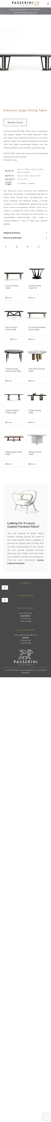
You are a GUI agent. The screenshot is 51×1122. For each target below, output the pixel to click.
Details (9, 298)
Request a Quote (15, 122)
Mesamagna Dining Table (13, 453)
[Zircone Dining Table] (14, 272)
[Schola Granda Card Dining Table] (14, 355)
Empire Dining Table (35, 411)
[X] (17, 247)
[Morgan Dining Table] (37, 438)
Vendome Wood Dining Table (12, 411)
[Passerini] (26, 2)
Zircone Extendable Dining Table (37, 328)
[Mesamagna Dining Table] (14, 438)
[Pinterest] (28, 247)
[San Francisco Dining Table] (14, 313)
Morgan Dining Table (35, 453)
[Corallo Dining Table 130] (37, 272)
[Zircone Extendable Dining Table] (37, 313)
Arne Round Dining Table (37, 370)
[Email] (39, 247)
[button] (25, 232)
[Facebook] (6, 247)
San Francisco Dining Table (11, 328)
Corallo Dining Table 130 (35, 286)
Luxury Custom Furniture (21, 524)
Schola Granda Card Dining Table (13, 370)
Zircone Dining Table (11, 286)
